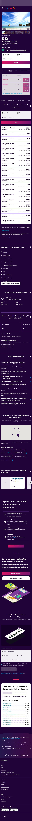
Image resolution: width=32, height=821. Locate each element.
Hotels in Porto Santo (8, 716)
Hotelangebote (6, 754)
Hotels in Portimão (7, 720)
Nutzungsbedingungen (5, 673)
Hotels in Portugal (23, 754)
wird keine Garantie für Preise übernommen (11, 738)
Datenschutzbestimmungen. (18, 673)
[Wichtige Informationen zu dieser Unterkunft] (30, 317)
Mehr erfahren (5, 230)
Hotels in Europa (14, 754)
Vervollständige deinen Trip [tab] (19, 696)
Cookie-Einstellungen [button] (6, 237)
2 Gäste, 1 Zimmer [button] (8, 58)
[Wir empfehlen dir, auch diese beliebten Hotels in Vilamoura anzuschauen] (30, 472)
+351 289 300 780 (6, 48)
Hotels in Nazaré (6, 724)
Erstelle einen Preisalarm (13, 537)
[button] (2, 8)
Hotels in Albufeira (7, 711)
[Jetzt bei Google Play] (5, 810)
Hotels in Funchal (7, 705)
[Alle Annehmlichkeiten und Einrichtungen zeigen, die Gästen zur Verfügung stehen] (30, 247)
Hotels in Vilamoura (15, 755)
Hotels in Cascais (7, 722)
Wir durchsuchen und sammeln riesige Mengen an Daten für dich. (15, 745)
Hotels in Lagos (6, 709)
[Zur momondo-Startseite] (10, 8)
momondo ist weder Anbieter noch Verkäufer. (14, 742)
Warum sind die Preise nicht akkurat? (12, 748)
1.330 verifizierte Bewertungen (18, 50)
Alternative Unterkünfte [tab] (19, 692)
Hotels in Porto (6, 707)
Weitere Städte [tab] (7, 692)
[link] (16, 546)
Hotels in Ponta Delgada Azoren (10, 714)
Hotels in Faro (6, 718)
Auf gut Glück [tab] (6, 696)
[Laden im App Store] (14, 810)
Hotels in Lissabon (7, 703)
